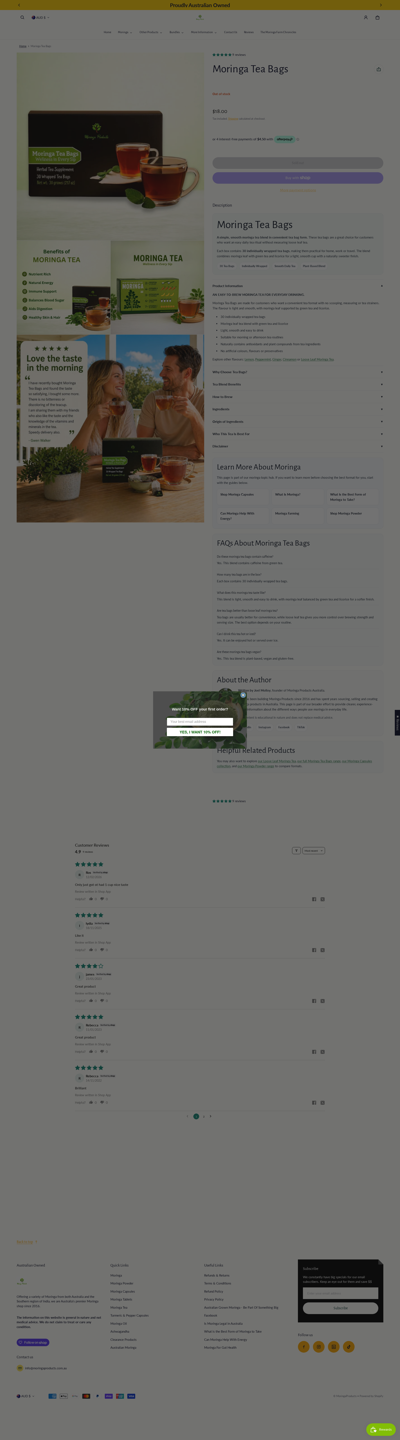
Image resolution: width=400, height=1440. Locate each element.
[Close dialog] (243, 695)
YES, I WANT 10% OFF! (200, 732)
